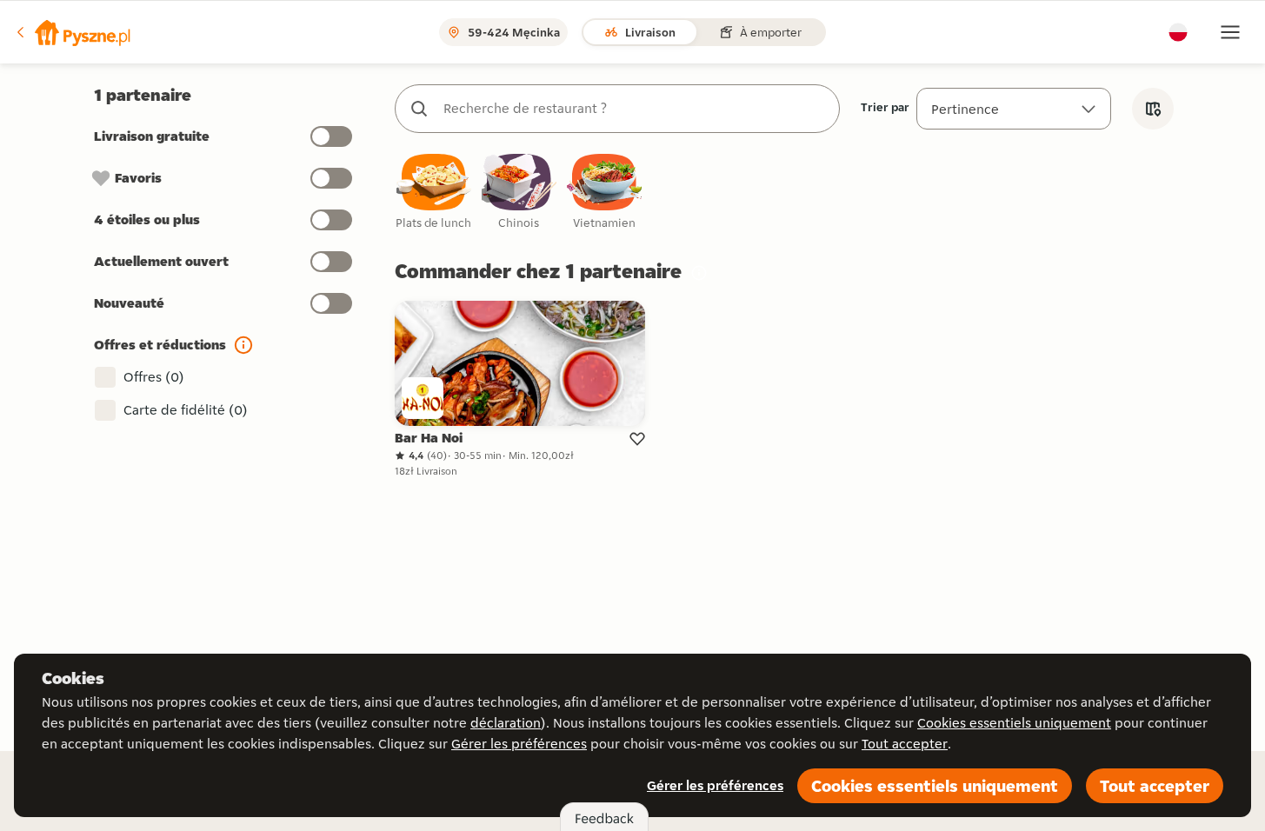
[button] (72, 32)
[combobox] (634, 108)
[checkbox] (434, 192)
